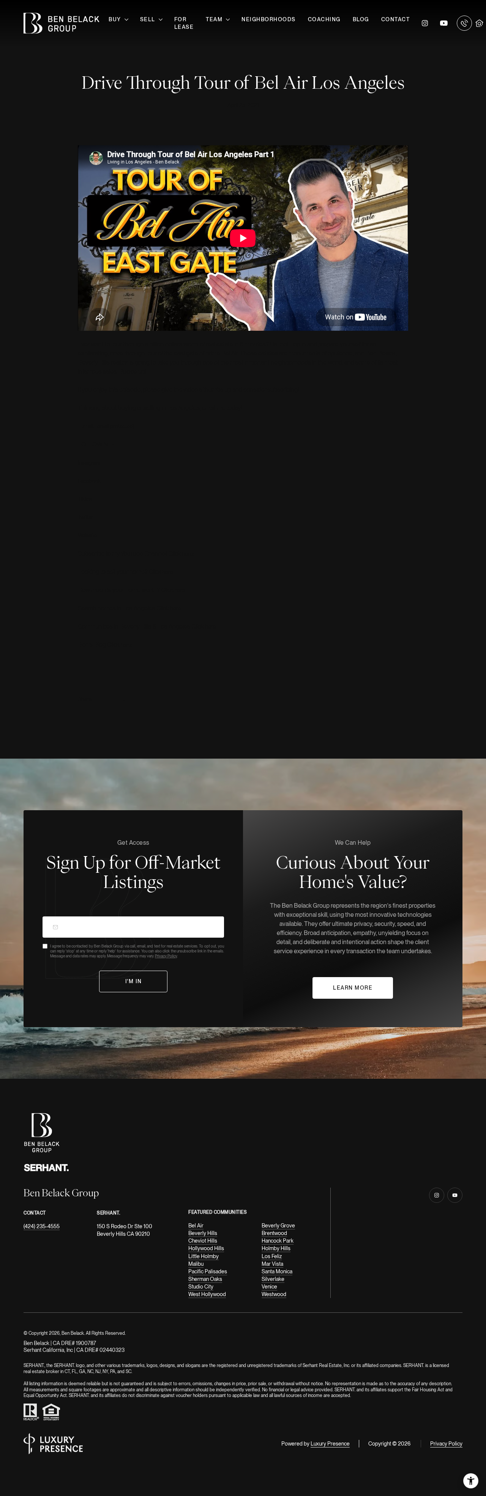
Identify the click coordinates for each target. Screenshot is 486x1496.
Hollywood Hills (206, 1248)
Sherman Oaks (205, 1279)
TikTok (85, 499)
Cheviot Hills (202, 1241)
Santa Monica (277, 1271)
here (187, 554)
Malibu (196, 1264)
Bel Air (196, 1226)
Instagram (425, 23)
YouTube (444, 23)
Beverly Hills (202, 1233)
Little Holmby (203, 1256)
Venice (269, 1287)
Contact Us (464, 23)
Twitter (85, 517)
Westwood (274, 1294)
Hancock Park (277, 1241)
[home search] (479, 23)
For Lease (184, 23)
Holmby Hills (276, 1248)
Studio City (200, 1287)
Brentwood (274, 1233)
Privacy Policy (166, 956)
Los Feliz (272, 1256)
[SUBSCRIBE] (133, 981)
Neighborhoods (268, 19)
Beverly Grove (278, 1226)
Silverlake (273, 1279)
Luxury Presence (330, 1444)
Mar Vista (272, 1264)
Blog (361, 19)
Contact (395, 19)
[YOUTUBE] (454, 1195)
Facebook (89, 481)
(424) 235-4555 (42, 1226)
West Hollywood (207, 1294)
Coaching (324, 19)
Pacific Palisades (207, 1271)
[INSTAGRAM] (436, 1195)
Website (87, 536)
